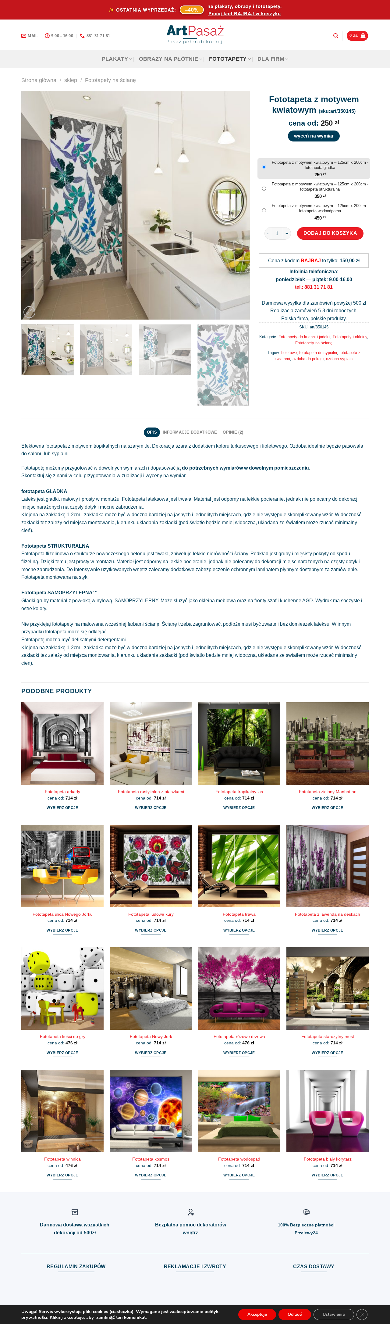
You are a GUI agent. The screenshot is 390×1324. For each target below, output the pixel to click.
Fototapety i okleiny (350, 337)
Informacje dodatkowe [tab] (190, 432)
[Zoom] (29, 312)
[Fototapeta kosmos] (151, 1111)
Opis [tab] (152, 432)
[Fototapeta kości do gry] (62, 988)
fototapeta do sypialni (318, 352)
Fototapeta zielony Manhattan (327, 791)
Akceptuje (257, 1314)
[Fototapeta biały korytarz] (327, 1111)
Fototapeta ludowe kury (151, 914)
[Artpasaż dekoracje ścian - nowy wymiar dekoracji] (195, 35)
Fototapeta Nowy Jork (151, 1036)
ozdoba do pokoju (308, 358)
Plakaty (115, 59)
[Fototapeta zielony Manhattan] (327, 743)
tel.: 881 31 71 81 (314, 287)
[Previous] (33, 205)
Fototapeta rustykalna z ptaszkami (151, 791)
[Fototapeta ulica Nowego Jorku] (62, 866)
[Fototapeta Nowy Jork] (151, 988)
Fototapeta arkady (62, 791)
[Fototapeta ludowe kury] (151, 866)
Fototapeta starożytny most (327, 1036)
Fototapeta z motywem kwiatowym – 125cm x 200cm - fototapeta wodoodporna (320, 208)
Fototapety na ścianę (110, 80)
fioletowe (289, 352)
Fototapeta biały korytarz (328, 1159)
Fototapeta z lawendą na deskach (327, 914)
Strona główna (38, 80)
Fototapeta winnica (62, 1159)
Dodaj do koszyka (330, 233)
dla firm (270, 59)
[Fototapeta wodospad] (239, 1111)
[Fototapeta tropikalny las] (239, 743)
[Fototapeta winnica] (62, 1111)
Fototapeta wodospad (239, 1159)
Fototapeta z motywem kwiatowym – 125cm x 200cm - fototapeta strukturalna (320, 186)
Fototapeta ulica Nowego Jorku (63, 914)
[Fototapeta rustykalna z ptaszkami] (151, 743)
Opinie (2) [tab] (233, 432)
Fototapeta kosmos (150, 1159)
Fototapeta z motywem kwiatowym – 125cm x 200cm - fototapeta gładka (320, 165)
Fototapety (228, 59)
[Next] (237, 205)
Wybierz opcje (62, 808)
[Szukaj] (335, 36)
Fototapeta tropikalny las (239, 791)
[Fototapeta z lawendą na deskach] (327, 866)
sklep (70, 80)
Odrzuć (295, 1314)
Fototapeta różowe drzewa (239, 1036)
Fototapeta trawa (239, 914)
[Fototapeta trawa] (239, 866)
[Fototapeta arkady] (62, 743)
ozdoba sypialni (339, 358)
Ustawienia (334, 1314)
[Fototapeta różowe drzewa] (239, 988)
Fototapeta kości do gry (62, 1036)
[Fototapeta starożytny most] (327, 988)
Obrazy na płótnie (168, 59)
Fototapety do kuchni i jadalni (304, 337)
